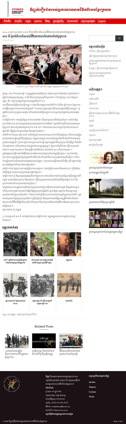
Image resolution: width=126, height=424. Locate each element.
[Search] (119, 38)
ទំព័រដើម (7, 21)
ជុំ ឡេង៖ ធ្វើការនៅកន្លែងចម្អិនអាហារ (103, 68)
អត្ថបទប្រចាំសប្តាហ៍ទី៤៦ (27, 314)
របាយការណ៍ (72, 21)
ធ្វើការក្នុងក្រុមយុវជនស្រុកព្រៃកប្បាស (103, 56)
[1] (44, 101)
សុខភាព (38, 21)
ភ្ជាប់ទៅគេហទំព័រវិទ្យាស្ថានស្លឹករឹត (102, 202)
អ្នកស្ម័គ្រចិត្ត (58, 21)
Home (4, 32)
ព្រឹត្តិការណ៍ (93, 103)
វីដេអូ (47, 21)
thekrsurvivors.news (61, 410)
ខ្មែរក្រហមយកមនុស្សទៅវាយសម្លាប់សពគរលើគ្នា (100, 74)
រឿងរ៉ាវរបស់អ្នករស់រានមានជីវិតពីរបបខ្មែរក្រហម (104, 115)
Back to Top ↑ (119, 421)
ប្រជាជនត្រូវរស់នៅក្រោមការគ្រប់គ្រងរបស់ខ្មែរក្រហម (105, 62)
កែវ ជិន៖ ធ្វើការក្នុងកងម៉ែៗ (99, 51)
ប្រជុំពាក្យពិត (94, 99)
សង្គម (28, 21)
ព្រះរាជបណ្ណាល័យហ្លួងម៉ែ (98, 172)
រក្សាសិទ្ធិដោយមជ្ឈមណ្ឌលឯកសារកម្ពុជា (59, 414)
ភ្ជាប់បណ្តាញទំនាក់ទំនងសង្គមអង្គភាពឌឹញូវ (105, 232)
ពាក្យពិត (18, 21)
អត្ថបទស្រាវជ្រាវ (88, 21)
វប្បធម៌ (91, 121)
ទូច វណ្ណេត (11, 314)
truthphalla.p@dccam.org (61, 406)
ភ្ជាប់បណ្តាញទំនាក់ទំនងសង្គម (100, 168)
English (101, 21)
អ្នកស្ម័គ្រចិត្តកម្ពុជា (96, 145)
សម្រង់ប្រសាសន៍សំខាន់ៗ (99, 130)
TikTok (91, 396)
